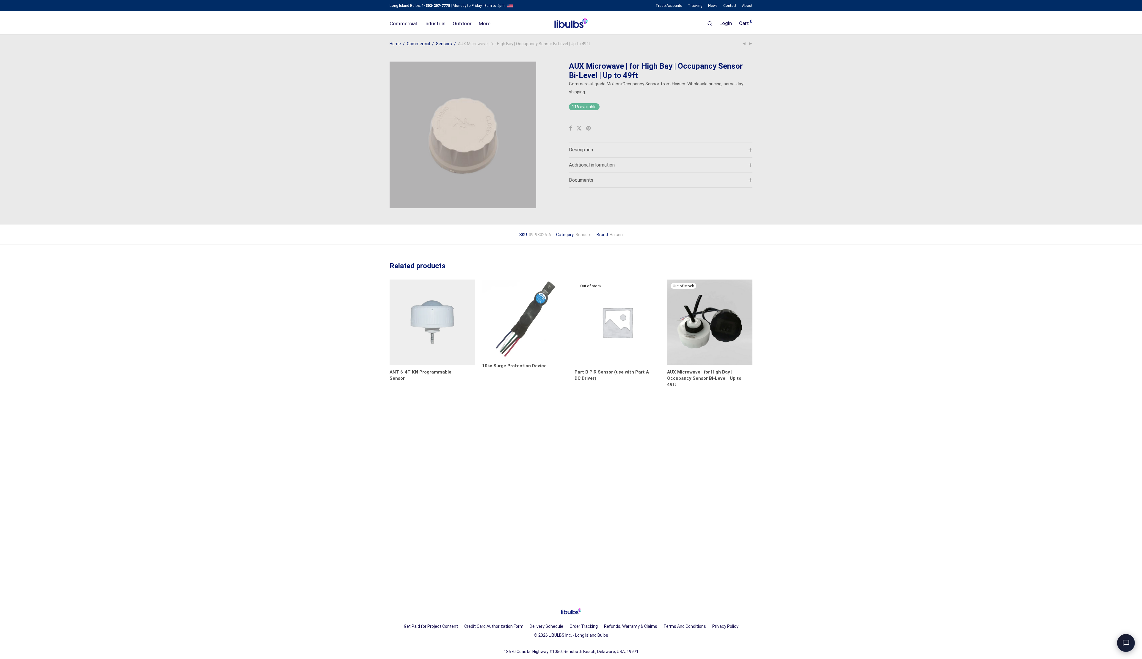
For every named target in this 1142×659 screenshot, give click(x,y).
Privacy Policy (725, 626)
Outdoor (462, 23)
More (484, 23)
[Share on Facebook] (570, 128)
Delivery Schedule (546, 626)
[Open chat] (1126, 643)
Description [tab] (581, 150)
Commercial (403, 23)
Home (395, 43)
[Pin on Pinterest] (589, 128)
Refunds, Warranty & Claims (630, 626)
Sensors (444, 43)
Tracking (695, 6)
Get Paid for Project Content (431, 626)
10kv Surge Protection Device (514, 365)
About (747, 6)
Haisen (616, 234)
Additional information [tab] (592, 165)
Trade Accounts (668, 6)
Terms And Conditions (684, 626)
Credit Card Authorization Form (493, 626)
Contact (729, 6)
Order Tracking (584, 626)
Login (725, 23)
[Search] (710, 23)
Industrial (434, 23)
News (713, 6)
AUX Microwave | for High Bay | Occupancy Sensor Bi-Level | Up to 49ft (704, 378)
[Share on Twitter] (579, 128)
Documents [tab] (581, 180)
